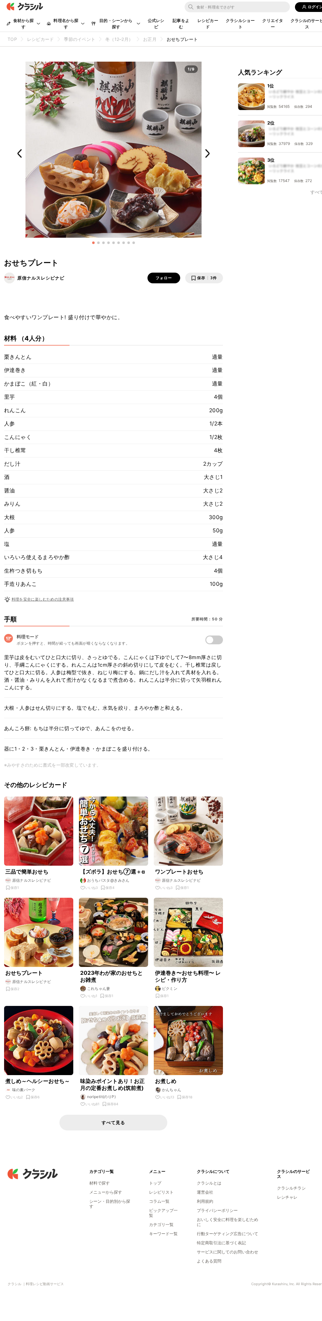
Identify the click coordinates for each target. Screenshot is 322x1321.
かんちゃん (171, 1089)
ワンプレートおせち (179, 872)
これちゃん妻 (98, 988)
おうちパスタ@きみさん (108, 880)
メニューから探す (105, 1192)
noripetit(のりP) (101, 1096)
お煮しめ (166, 1081)
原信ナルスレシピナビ (40, 277)
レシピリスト (161, 1192)
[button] (93, 242)
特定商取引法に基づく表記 (221, 1242)
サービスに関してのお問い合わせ (227, 1251)
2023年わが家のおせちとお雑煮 (111, 976)
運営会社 (205, 1192)
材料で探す (99, 1182)
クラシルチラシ (291, 1188)
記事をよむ (181, 23)
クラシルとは (209, 1182)
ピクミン (170, 988)
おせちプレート (24, 973)
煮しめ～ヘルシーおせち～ (37, 1081)
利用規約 (205, 1201)
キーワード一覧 (163, 1233)
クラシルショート (240, 23)
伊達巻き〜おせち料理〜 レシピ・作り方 (188, 976)
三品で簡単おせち (26, 872)
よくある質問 (209, 1260)
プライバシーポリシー (217, 1210)
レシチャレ (287, 1197)
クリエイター (272, 23)
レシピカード (207, 23)
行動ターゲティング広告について (227, 1233)
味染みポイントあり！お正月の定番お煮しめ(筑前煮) (112, 1084)
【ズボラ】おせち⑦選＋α (112, 872)
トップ (155, 1182)
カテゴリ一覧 (161, 1224)
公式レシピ (156, 23)
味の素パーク (24, 1089)
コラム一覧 (159, 1201)
